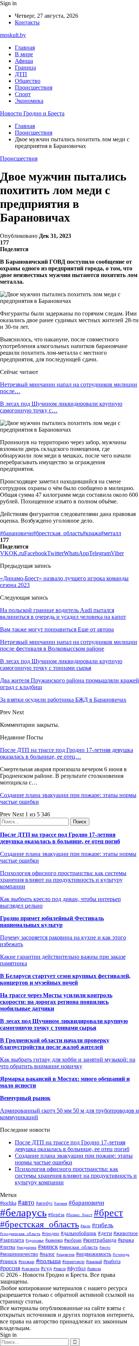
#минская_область (78, 1247)
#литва (7, 1247)
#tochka (8, 1203)
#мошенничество (19, 1254)
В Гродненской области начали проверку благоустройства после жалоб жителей (54, 1043)
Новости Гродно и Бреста (32, 113)
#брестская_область (58, 533)
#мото (104, 1247)
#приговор (73, 1261)
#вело (85, 1226)
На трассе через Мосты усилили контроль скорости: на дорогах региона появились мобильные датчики (56, 1002)
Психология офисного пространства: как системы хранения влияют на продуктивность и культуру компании (63, 880)
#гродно (50, 1233)
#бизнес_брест (79, 1214)
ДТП (21, 74)
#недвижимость (93, 1254)
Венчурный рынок (25, 1098)
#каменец (54, 1240)
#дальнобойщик (78, 1233)
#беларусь (23, 1212)
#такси (59, 1268)
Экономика (29, 101)
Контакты (27, 22)
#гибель (102, 1225)
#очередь (121, 1254)
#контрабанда (99, 1240)
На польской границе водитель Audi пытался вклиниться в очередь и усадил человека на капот (63, 613)
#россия (10, 1268)
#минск (48, 1246)
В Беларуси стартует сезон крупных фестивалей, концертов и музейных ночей (65, 979)
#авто (26, 1202)
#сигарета (30, 1268)
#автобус (44, 1203)
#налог (47, 1254)
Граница (25, 67)
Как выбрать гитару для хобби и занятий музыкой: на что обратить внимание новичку (67, 1062)
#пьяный (94, 1261)
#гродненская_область (20, 1233)
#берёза (56, 1214)
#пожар (26, 1261)
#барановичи (16, 533)
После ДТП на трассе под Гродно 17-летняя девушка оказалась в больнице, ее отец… (66, 753)
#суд (46, 1268)
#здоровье (35, 1240)
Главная (25, 47)
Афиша (24, 61)
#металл (111, 533)
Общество (27, 81)
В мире (24, 54)
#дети (105, 1233)
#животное (125, 1233)
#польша (48, 1261)
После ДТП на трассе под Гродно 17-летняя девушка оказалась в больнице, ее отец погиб (60, 837)
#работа (111, 1261)
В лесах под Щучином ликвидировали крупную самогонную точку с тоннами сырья (64, 1024)
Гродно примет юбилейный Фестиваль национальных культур (52, 921)
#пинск (8, 1261)
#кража (92, 533)
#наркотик (65, 1254)
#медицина (26, 1247)
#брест (108, 1212)
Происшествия (33, 87)
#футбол (76, 1268)
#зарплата (12, 1240)
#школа (94, 1268)
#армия (60, 1203)
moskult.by (13, 35)
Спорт (23, 94)
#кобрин (73, 1240)
